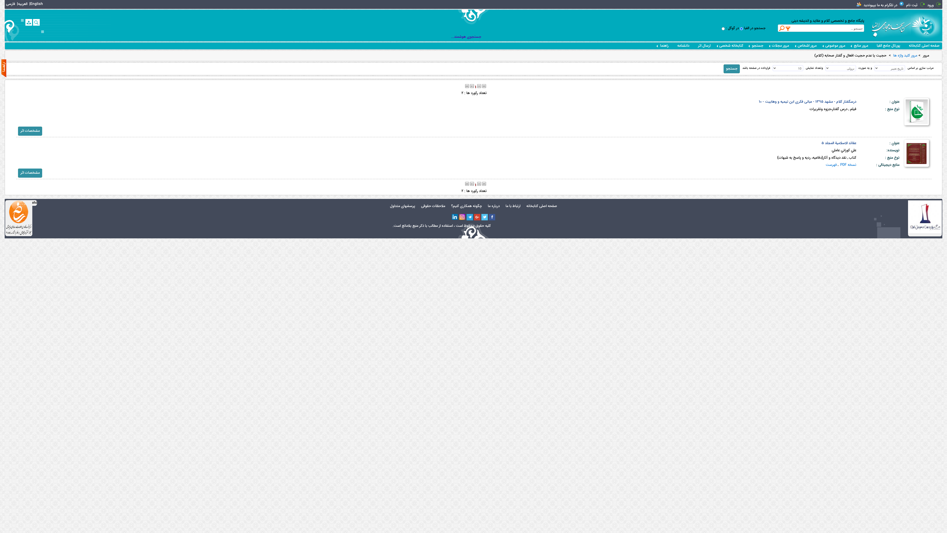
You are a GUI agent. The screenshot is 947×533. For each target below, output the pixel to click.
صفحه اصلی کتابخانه (924, 46)
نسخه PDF (848, 165)
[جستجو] (36, 22)
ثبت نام (911, 5)
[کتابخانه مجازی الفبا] (926, 25)
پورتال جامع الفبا (888, 46)
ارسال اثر (704, 46)
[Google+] (477, 217)
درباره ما (494, 206)
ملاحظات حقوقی (433, 206)
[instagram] (462, 217)
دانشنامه (683, 46)
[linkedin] (455, 217)
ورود (930, 5)
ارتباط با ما (513, 206)
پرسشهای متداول (402, 206)
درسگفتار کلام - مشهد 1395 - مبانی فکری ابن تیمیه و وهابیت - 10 (807, 102)
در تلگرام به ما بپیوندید (880, 5)
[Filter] (788, 28)
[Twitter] (484, 217)
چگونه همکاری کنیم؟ (466, 206)
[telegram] (470, 217)
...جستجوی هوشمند (466, 37)
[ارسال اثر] (28, 22)
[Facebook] (492, 217)
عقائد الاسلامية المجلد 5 (838, 143)
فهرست (831, 165)
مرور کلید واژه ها (905, 55)
